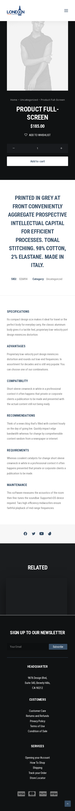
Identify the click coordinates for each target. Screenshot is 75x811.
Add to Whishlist (40, 135)
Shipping (37, 767)
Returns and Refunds (37, 716)
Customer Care (37, 711)
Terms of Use (37, 726)
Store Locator (37, 778)
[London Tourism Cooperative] (15, 10)
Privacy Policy (37, 721)
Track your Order (38, 773)
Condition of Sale (37, 731)
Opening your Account (37, 757)
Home (13, 99)
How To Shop (37, 762)
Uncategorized (29, 99)
